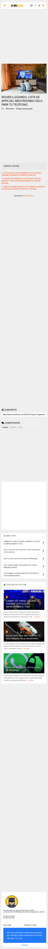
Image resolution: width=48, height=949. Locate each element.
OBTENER (29, 196)
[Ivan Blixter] (17, 6)
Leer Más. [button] (19, 938)
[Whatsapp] (35, 5)
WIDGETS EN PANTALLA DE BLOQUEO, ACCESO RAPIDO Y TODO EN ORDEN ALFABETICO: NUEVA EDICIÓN (21, 181)
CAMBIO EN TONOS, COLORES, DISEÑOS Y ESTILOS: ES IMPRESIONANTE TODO (21, 604)
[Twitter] (39, 5)
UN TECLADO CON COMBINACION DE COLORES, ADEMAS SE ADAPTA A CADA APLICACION (21, 174)
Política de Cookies (30, 925)
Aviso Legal (7, 925)
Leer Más (37, 617)
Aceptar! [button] (25, 945)
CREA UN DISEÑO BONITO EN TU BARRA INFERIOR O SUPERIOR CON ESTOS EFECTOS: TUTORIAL (23, 188)
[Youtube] (31, 5)
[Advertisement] (24, 36)
